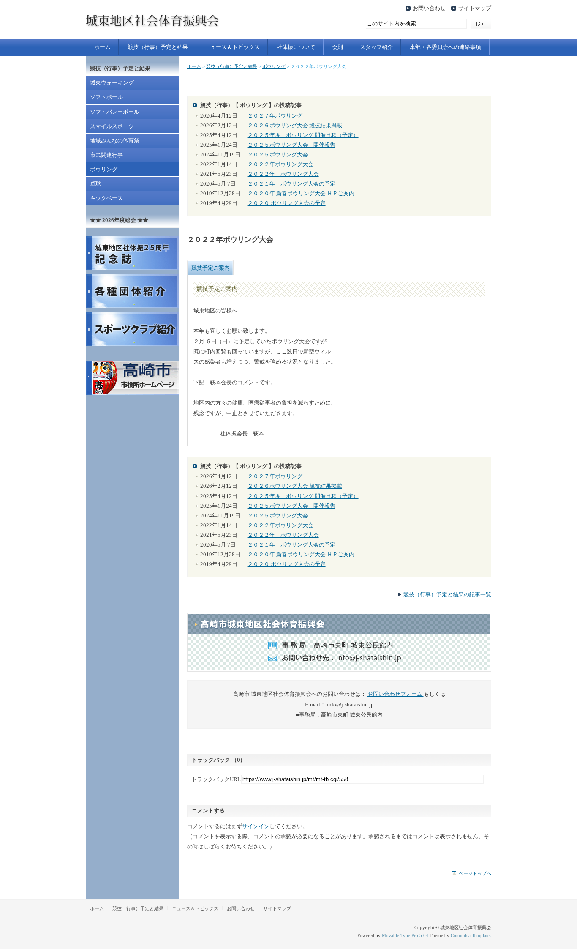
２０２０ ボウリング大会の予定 (287, 203)
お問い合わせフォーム (395, 694)
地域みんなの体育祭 (114, 141)
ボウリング (274, 66)
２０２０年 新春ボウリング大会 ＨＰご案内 (301, 194)
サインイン (255, 826)
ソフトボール (106, 97)
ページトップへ (475, 873)
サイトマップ (474, 8)
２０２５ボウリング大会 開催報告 (291, 145)
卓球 (95, 184)
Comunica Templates (471, 935)
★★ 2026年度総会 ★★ (119, 220)
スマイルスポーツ (112, 126)
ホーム (102, 47)
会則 (337, 47)
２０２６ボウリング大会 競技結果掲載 (295, 126)
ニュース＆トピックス (232, 47)
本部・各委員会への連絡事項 (445, 47)
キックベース (106, 198)
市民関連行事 (106, 155)
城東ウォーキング (112, 83)
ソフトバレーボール (114, 112)
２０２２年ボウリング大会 (280, 164)
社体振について (296, 47)
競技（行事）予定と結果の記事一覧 (447, 595)
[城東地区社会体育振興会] (174, 31)
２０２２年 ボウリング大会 (283, 174)
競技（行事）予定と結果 (158, 47)
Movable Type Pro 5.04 (405, 935)
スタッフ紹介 (376, 47)
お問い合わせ (429, 8)
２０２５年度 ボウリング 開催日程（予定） (303, 135)
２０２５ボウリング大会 (278, 155)
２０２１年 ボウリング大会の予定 (291, 184)
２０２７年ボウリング (275, 116)
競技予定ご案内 (210, 268)
